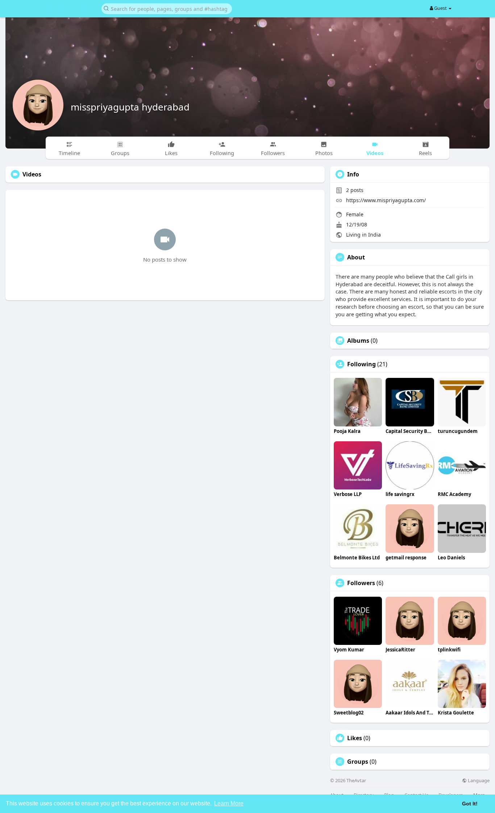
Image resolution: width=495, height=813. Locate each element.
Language (478, 780)
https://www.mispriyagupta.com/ (386, 200)
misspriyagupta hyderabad (130, 106)
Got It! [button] (470, 803)
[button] (166, 8)
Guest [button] (440, 8)
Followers (361, 583)
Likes (354, 738)
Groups (357, 761)
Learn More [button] (229, 803)
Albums (358, 340)
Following (361, 364)
